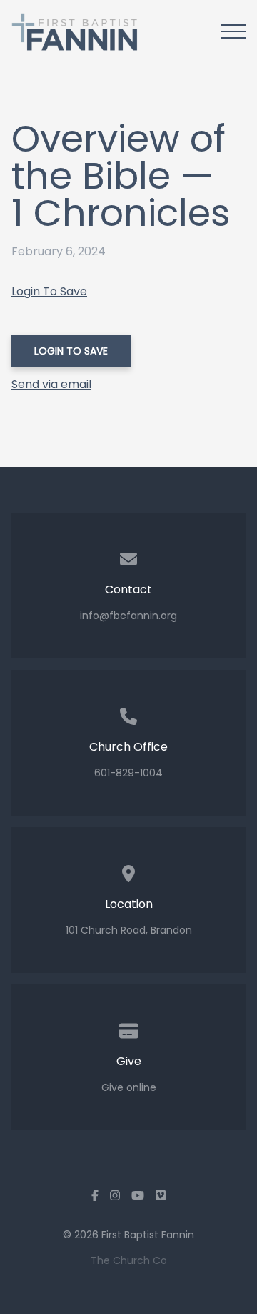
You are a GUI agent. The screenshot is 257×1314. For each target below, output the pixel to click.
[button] (233, 31)
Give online (128, 1087)
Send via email (51, 384)
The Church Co (129, 1260)
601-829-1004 (128, 773)
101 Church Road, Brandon (129, 930)
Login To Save (49, 291)
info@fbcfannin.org (128, 615)
